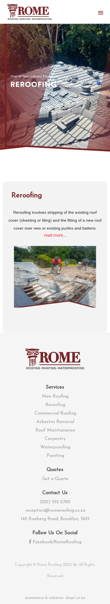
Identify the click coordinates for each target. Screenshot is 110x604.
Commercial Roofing (55, 413)
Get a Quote (55, 479)
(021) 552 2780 (55, 502)
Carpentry (55, 439)
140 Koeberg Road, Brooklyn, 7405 (55, 519)
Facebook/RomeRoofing (56, 542)
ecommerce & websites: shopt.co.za (55, 598)
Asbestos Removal (55, 422)
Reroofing (55, 405)
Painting (55, 455)
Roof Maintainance (55, 430)
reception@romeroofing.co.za (55, 510)
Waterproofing (55, 447)
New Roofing (55, 396)
